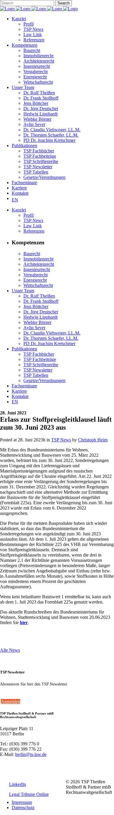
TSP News (61, 439)
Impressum (22, 802)
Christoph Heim (93, 439)
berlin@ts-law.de (30, 754)
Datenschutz (23, 807)
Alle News (10, 650)
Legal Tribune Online (29, 794)
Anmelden (10, 701)
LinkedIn (17, 784)
